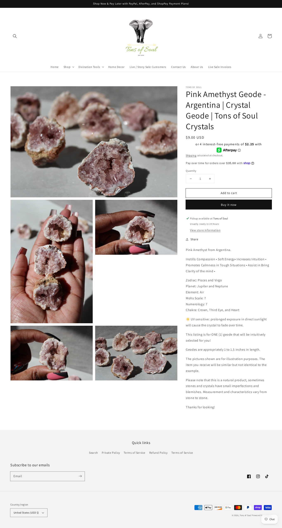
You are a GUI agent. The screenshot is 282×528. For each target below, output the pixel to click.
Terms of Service (134, 453)
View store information (205, 230)
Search (93, 453)
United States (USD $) (26, 512)
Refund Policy (158, 453)
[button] (14, 36)
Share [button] (194, 239)
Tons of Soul (245, 515)
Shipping (191, 155)
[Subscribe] (80, 476)
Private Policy (111, 453)
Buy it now (229, 205)
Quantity (191, 171)
